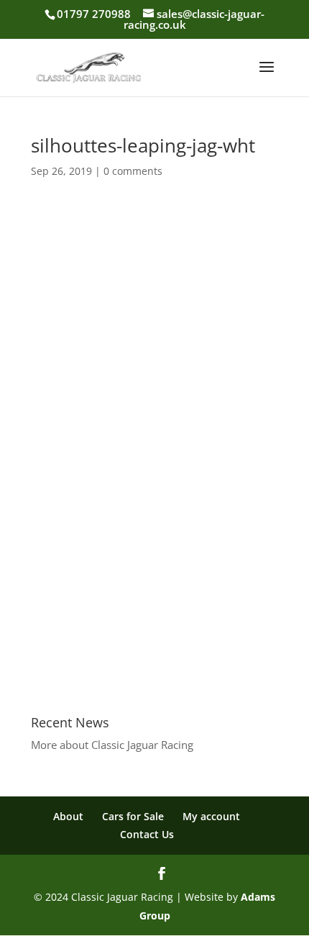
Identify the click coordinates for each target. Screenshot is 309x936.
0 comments (132, 171)
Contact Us (147, 834)
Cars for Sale (133, 816)
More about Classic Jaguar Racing (112, 744)
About (68, 816)
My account (211, 816)
